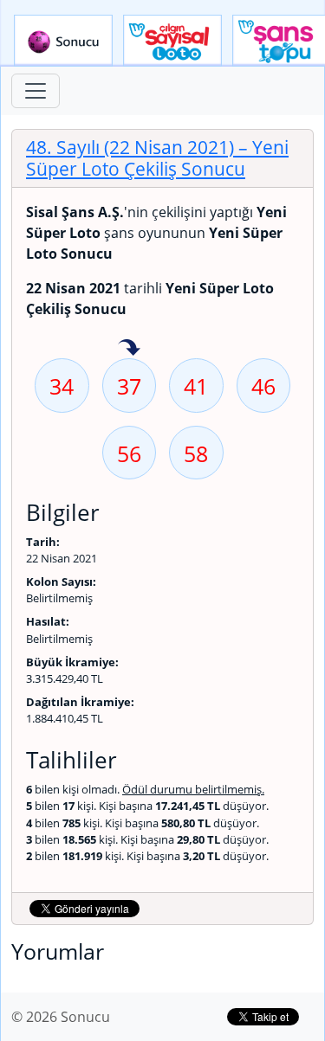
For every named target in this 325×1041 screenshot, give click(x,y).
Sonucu (63, 41)
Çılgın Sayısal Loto (172, 41)
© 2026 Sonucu (60, 1016)
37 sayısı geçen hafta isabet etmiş (129, 348)
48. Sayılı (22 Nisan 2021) (157, 158)
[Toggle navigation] (35, 91)
